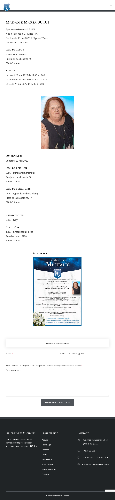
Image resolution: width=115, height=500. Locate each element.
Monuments (47, 459)
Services (45, 449)
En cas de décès (49, 469)
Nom (8, 353)
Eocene (66, 496)
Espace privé (47, 464)
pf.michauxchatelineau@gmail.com (97, 464)
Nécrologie (46, 444)
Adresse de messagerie (72, 353)
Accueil (45, 440)
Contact (45, 474)
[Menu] (110, 5)
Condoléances (13, 370)
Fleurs (44, 454)
